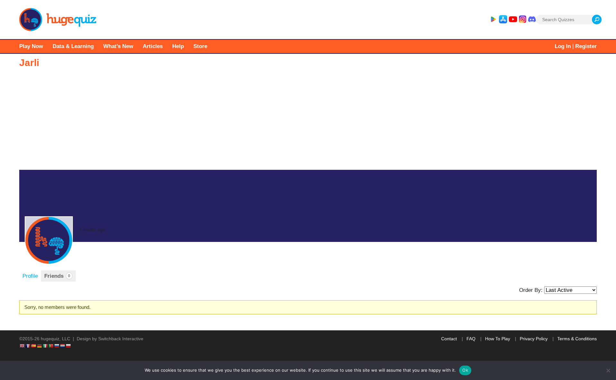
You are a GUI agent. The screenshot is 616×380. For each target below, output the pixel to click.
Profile (30, 276)
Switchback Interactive (120, 338)
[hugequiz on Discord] (532, 19)
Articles (153, 46)
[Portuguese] (51, 345)
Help (178, 46)
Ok (465, 370)
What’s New (118, 46)
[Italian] (45, 345)
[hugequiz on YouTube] (513, 19)
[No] (608, 370)
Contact (449, 338)
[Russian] (57, 345)
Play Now (31, 46)
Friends (57, 276)
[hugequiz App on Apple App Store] (503, 19)
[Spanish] (34, 345)
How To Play (497, 338)
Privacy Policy (534, 338)
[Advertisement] (308, 122)
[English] (22, 345)
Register (586, 46)
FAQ (470, 338)
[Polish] (69, 345)
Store (200, 46)
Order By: (531, 290)
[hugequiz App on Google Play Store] (493, 19)
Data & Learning (73, 46)
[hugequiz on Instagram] (522, 19)
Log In (563, 46)
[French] (28, 345)
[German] (40, 345)
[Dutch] (63, 345)
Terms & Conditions (577, 338)
